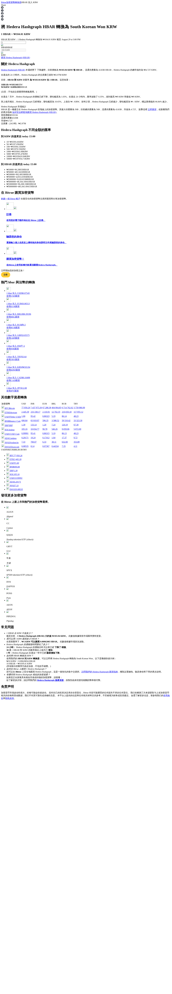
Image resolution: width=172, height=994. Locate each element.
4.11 (75, 446)
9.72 (75, 437)
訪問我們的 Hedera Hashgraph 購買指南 (99, 672)
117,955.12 (78, 412)
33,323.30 (78, 420)
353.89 (77, 442)
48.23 (76, 416)
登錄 (3, 787)
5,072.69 (77, 429)
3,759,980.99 (79, 407)
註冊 (7, 787)
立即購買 (152, 109)
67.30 (76, 425)
